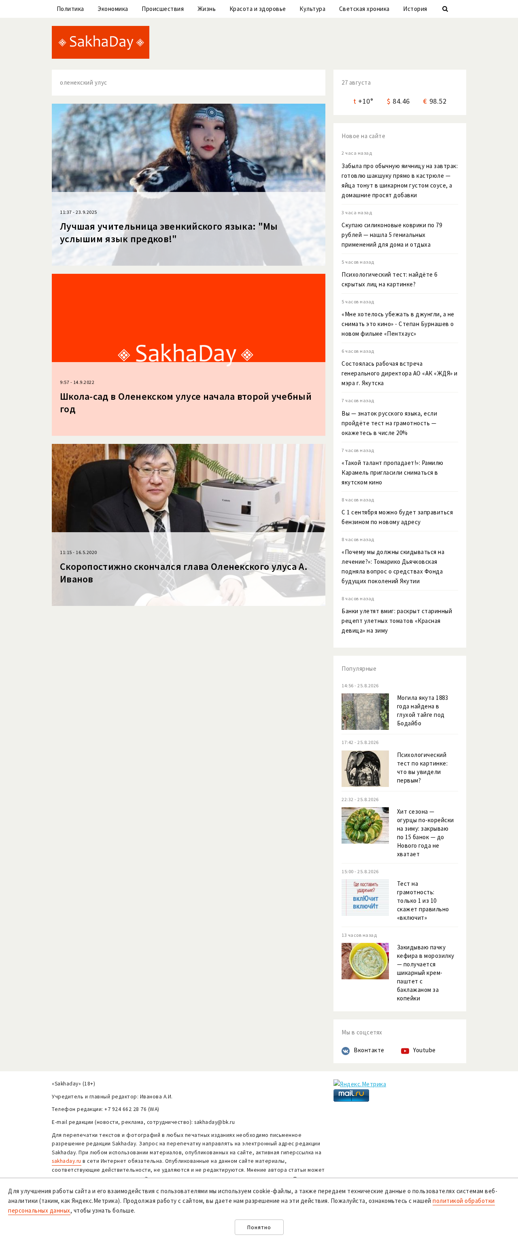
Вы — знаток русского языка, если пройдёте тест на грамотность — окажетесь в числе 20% (389, 423)
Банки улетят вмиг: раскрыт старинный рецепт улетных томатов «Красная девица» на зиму (397, 620)
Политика (70, 9)
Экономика (113, 9)
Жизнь (206, 9)
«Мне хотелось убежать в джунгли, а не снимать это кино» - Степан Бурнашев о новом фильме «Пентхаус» (398, 323)
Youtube (424, 1050)
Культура (312, 9)
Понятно (259, 1227)
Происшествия (163, 9)
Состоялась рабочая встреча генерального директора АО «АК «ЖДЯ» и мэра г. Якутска (400, 373)
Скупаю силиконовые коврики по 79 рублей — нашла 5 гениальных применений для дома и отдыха (392, 234)
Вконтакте (369, 1050)
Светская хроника (364, 9)
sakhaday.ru (66, 1161)
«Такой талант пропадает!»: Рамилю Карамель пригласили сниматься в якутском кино (393, 472)
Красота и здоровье (257, 9)
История (415, 9)
